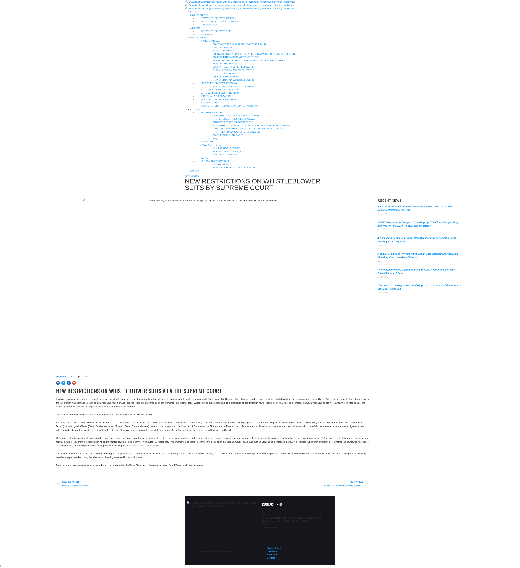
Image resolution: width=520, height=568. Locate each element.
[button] (58, 383)
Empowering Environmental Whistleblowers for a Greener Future (254, 54)
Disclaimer (272, 551)
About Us (195, 28)
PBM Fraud (230, 73)
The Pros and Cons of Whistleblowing (236, 132)
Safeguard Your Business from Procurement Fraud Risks (248, 60)
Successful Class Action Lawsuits (222, 21)
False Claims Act (211, 41)
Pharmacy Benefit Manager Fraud (233, 168)
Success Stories (199, 15)
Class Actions (210, 103)
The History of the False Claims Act (234, 119)
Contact (194, 171)
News (204, 158)
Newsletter (272, 555)
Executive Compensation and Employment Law (229, 106)
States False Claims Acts (227, 135)
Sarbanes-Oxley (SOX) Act (228, 151)
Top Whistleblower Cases (217, 18)
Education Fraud (223, 51)
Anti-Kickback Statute (226, 148)
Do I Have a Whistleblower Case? (232, 122)
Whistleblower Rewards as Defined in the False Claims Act (249, 129)
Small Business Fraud (226, 77)
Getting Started (211, 112)
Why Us (194, 12)
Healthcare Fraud (224, 64)
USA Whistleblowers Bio (216, 31)
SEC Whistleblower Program (219, 83)
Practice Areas (198, 38)
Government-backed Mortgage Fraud (235, 57)
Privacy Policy (274, 548)
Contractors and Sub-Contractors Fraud (239, 44)
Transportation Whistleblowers (233, 80)
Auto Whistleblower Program (220, 93)
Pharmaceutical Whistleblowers (233, 70)
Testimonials (209, 25)
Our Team (207, 34)
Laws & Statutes (211, 145)
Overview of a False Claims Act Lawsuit (236, 116)
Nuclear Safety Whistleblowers (233, 67)
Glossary (207, 142)
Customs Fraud (222, 47)
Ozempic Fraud (221, 164)
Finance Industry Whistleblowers (233, 86)
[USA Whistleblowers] (240, 2)
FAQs (215, 138)
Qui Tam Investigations (215, 161)
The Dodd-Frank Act (224, 155)
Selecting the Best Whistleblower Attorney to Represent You (251, 125)
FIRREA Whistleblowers (216, 96)
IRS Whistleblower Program (219, 99)
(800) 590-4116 (192, 176)
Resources (196, 109)
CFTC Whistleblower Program (220, 90)
